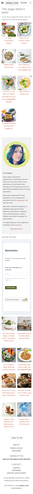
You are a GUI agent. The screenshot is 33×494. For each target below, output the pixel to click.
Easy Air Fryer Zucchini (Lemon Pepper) (24, 40)
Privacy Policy (16, 448)
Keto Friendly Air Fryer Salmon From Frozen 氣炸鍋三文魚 (24, 67)
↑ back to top (16, 438)
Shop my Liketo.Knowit (16, 473)
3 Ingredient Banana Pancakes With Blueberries (9, 125)
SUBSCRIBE (10, 287)
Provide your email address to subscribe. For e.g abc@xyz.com (15, 279)
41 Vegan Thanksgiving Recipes (8, 40)
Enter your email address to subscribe (13, 268)
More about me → (16, 229)
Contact (16, 467)
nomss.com (20, 200)
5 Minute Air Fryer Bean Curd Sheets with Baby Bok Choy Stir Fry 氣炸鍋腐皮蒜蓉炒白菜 (9, 97)
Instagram (16, 470)
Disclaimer (16, 450)
